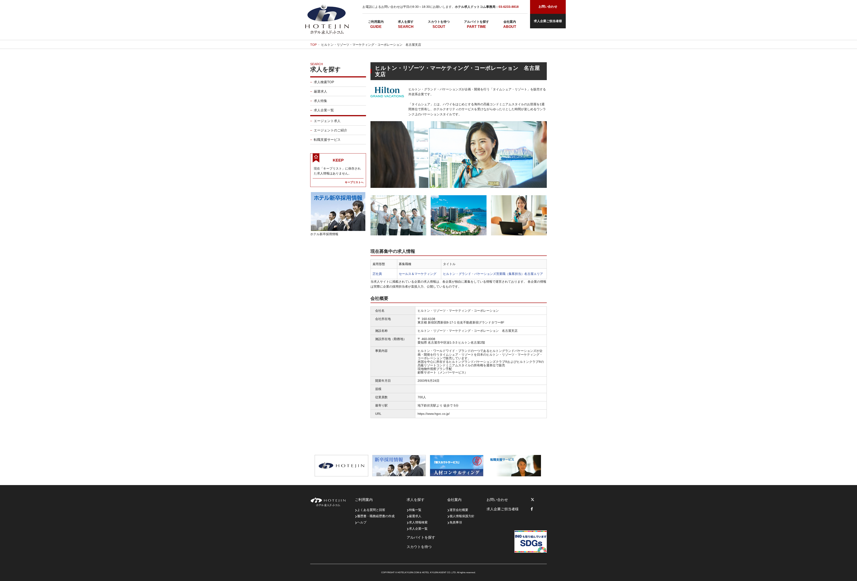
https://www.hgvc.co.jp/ (434, 413)
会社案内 (509, 21)
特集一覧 (415, 510)
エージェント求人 (327, 121)
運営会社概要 (458, 510)
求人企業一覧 (324, 110)
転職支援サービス (327, 139)
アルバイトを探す (476, 21)
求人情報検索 (418, 522)
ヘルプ (361, 522)
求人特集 (320, 101)
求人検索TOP (324, 82)
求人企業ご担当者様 (548, 21)
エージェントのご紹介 (330, 130)
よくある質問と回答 (371, 510)
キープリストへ (354, 182)
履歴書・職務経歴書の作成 (376, 516)
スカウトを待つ (439, 21)
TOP (313, 44)
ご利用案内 (376, 21)
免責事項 (455, 522)
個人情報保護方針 (461, 516)
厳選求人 (320, 91)
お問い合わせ (497, 500)
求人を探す (406, 21)
